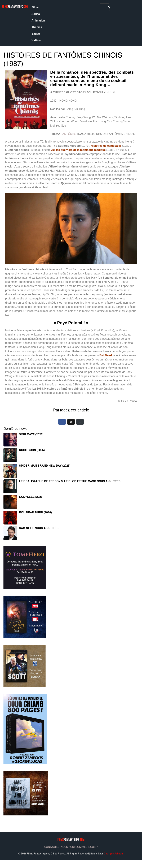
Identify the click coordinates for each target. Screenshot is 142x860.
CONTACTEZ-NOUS (56, 847)
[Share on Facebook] (62, 422)
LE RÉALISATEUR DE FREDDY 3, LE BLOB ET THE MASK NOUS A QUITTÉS (70, 481)
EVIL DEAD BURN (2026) (35, 512)
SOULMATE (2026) (31, 434)
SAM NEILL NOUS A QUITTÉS (39, 528)
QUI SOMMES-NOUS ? (84, 847)
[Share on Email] (80, 422)
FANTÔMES (68, 133)
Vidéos (36, 40)
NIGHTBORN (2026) (32, 450)
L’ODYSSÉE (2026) (31, 497)
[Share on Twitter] (71, 422)
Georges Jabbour (114, 853)
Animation (38, 20)
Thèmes (37, 27)
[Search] (109, 7)
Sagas (36, 33)
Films (35, 7)
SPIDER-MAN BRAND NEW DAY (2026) (44, 465)
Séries (36, 13)
